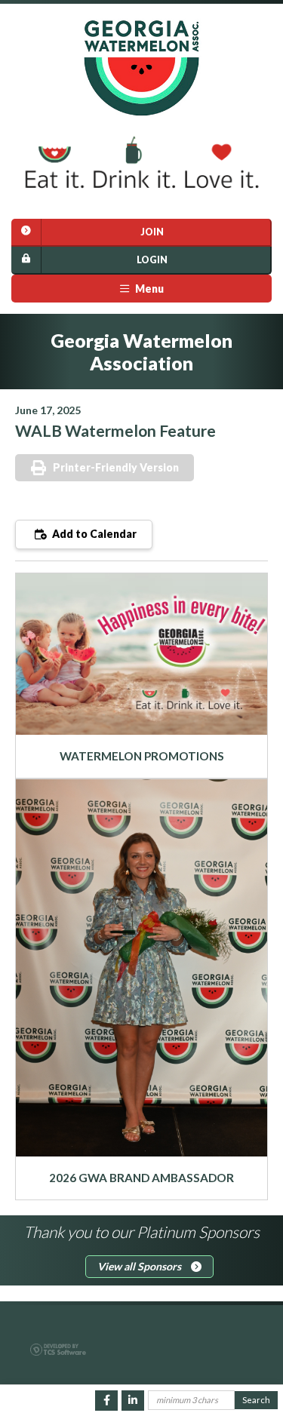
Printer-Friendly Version (116, 467)
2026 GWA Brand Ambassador (141, 1177)
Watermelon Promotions (142, 756)
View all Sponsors (140, 1266)
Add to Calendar (93, 533)
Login (152, 260)
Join (152, 232)
